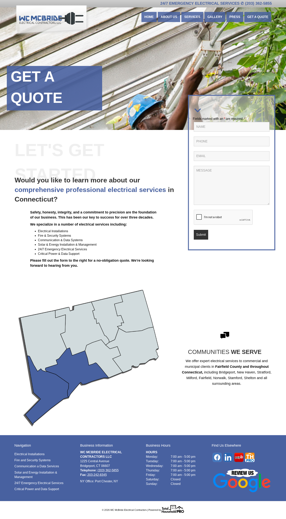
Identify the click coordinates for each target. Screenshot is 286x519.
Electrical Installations (29, 454)
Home (149, 17)
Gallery (214, 17)
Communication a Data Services (36, 466)
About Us (169, 17)
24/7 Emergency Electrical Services (38, 483)
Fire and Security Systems (32, 460)
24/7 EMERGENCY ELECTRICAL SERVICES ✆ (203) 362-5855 (216, 3)
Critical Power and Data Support (36, 489)
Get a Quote (257, 17)
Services (192, 17)
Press (234, 17)
